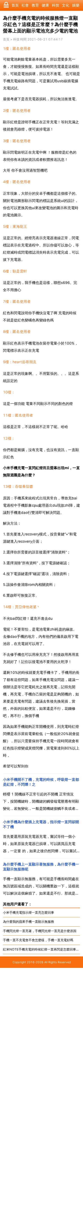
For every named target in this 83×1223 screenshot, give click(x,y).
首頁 (15, 5)
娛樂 (75, 5)
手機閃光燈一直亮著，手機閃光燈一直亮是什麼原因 (39, 931)
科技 (55, 5)
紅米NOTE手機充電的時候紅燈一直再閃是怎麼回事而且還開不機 (41, 949)
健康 (45, 5)
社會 (25, 5)
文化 (65, 5)
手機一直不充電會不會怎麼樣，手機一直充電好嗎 (38, 940)
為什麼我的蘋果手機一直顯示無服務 (28, 922)
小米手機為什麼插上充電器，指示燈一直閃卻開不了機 (41, 824)
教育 (35, 5)
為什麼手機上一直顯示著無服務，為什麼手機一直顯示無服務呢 (41, 866)
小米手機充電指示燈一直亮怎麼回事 (28, 912)
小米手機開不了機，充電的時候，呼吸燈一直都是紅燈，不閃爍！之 (41, 782)
